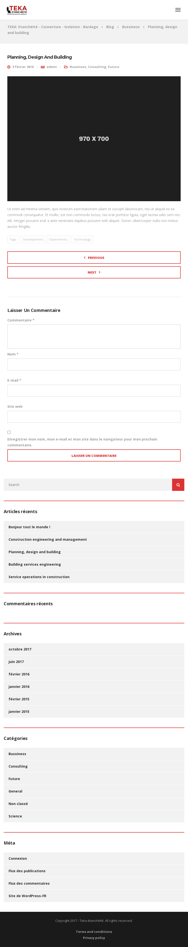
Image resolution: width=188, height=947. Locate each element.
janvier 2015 (19, 711)
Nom (13, 354)
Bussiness (78, 67)
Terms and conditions (94, 931)
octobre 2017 (20, 649)
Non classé (18, 803)
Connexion (18, 858)
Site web (15, 406)
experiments (58, 239)
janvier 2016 (19, 686)
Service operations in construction (39, 576)
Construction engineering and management (48, 539)
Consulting (97, 67)
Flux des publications (27, 871)
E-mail (14, 380)
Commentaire (21, 320)
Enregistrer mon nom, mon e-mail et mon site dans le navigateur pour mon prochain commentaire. (82, 442)
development (33, 239)
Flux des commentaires (29, 883)
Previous (96, 257)
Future (113, 67)
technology (82, 239)
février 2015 (19, 699)
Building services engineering (35, 564)
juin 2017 (16, 661)
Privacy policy (94, 938)
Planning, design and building (35, 552)
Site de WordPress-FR (27, 895)
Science (15, 816)
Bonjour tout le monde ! (29, 527)
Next (92, 272)
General (15, 791)
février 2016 (19, 674)
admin (52, 67)
